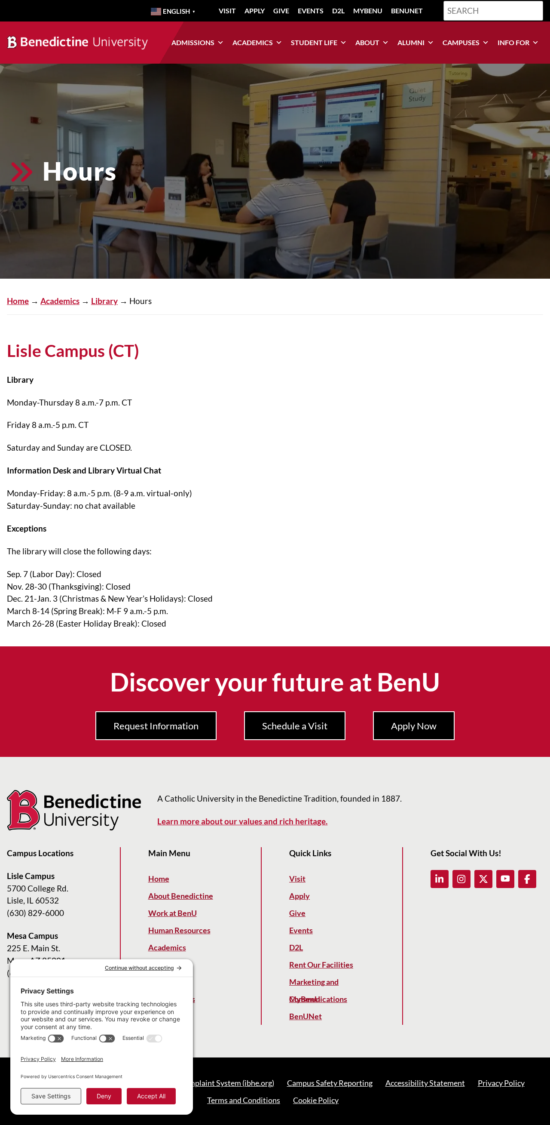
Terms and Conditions (243, 1100)
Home (18, 301)
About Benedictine (180, 896)
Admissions (192, 42)
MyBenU (367, 10)
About (367, 42)
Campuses (461, 42)
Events (311, 10)
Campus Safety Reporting (330, 1083)
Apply (254, 10)
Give (281, 10)
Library (104, 301)
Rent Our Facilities (321, 964)
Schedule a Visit (294, 726)
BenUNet (407, 10)
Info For (513, 42)
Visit (227, 10)
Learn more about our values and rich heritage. (242, 821)
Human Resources (179, 930)
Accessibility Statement (425, 1083)
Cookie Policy (316, 1100)
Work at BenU (172, 913)
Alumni (411, 42)
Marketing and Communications (318, 983)
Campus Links (171, 999)
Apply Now (414, 726)
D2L (338, 10)
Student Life (314, 42)
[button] (440, 879)
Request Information (156, 726)
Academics (252, 42)
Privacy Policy (501, 1083)
